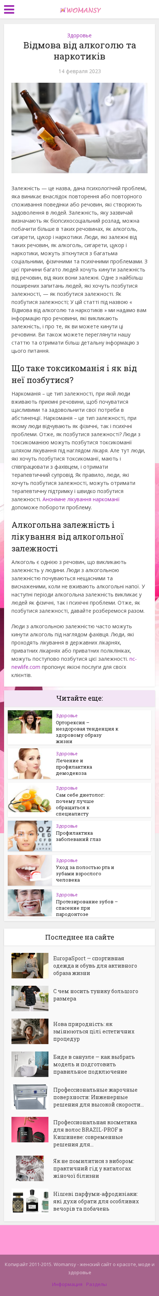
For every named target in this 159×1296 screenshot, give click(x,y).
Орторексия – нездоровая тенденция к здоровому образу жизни (87, 732)
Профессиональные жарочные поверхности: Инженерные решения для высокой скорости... (98, 1097)
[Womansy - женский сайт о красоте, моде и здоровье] (79, 8)
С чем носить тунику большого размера (95, 995)
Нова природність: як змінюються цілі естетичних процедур (94, 1031)
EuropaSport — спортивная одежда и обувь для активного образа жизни (95, 966)
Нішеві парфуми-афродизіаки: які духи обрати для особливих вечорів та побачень (96, 1201)
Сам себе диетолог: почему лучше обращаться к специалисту (80, 804)
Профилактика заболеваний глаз (78, 836)
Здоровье (79, 35)
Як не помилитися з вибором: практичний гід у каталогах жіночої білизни (93, 1168)
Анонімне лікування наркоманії (81, 499)
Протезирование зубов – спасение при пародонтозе (87, 907)
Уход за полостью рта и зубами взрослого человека (85, 873)
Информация (67, 1284)
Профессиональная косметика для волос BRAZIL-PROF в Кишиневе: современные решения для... (95, 1133)
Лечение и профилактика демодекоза (74, 766)
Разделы (96, 1284)
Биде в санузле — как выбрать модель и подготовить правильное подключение (94, 1064)
